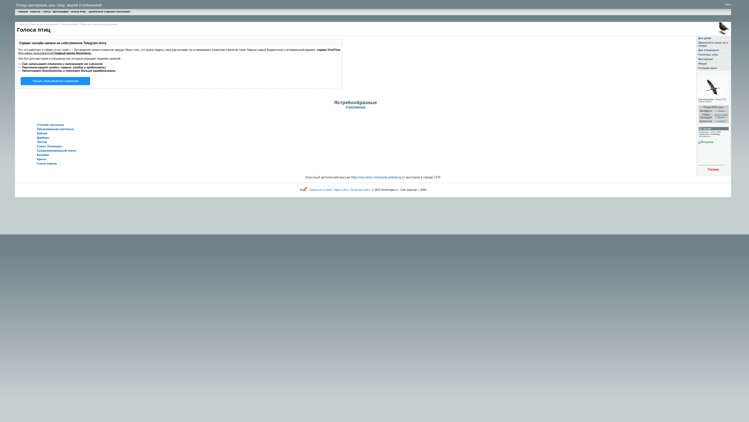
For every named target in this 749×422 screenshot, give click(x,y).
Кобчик (42, 133)
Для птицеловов (708, 50)
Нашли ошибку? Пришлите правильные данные (89, 24)
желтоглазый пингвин (721, 116)
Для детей (704, 38)
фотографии (60, 11)
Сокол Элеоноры (49, 146)
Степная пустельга (50, 124)
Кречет (42, 159)
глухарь (721, 111)
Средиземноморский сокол (56, 150)
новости (35, 11)
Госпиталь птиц (708, 54)
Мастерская (705, 59)
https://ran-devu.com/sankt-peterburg (376, 177)
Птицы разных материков (44, 24)
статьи (47, 11)
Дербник (43, 137)
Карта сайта (341, 190)
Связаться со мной (321, 190)
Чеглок (42, 142)
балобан (721, 121)
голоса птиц (78, 11)
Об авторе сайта (360, 190)
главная (23, 11)
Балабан (43, 154)
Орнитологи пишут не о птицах (713, 44)
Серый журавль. (706, 99)
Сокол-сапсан (47, 163)
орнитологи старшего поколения (109, 11)
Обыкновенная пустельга (55, 129)
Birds (728, 4)
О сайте (22, 24)
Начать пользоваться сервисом (55, 81)
